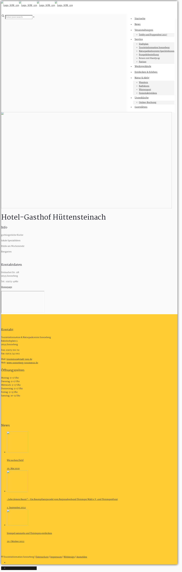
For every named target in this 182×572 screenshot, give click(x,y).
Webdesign (69, 557)
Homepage (6, 287)
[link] (34, 17)
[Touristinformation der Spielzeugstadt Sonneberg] (37, 5)
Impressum (56, 557)
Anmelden (81, 557)
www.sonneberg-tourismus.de (22, 363)
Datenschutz (42, 557)
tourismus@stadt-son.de (19, 359)
